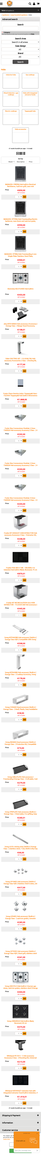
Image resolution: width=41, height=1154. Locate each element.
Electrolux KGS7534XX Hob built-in (20, 289)
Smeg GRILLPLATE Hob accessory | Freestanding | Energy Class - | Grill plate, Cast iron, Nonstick (20, 779)
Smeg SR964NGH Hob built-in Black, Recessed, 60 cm (20, 1022)
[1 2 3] (19, 301)
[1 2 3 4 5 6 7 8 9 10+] (19, 824)
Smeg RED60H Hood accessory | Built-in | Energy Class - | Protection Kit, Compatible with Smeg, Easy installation (20, 744)
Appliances (9, 34)
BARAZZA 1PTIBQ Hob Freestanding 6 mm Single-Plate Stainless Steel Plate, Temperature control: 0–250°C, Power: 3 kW (20, 256)
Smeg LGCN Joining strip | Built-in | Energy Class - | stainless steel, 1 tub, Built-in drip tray (20, 847)
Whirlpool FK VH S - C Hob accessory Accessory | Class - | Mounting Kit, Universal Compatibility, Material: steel (20, 1058)
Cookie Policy (6, 1139)
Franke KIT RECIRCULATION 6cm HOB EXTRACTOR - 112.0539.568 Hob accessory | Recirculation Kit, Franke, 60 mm (20, 605)
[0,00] (38, 4)
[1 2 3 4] (19, 789)
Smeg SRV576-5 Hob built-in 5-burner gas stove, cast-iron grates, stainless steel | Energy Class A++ (20, 988)
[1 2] (19, 197)
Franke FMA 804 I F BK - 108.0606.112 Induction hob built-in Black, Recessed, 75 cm (20, 569)
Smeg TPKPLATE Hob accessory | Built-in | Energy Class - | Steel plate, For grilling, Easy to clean (20, 814)
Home (3, 34)
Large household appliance (21, 34)
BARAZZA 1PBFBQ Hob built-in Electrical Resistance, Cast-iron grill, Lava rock (20, 185)
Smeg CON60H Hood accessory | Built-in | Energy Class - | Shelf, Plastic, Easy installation (20, 708)
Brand (20, 53)
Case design (20, 46)
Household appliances (8, 10)
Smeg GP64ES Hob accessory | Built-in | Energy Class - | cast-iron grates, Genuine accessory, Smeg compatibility (20, 918)
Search (20, 24)
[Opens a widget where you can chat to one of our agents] (26, 1142)
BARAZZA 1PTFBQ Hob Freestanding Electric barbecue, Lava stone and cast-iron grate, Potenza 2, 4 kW (20, 221)
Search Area (20, 38)
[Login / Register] (34, 4)
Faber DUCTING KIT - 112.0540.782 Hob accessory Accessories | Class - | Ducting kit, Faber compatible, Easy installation (20, 360)
